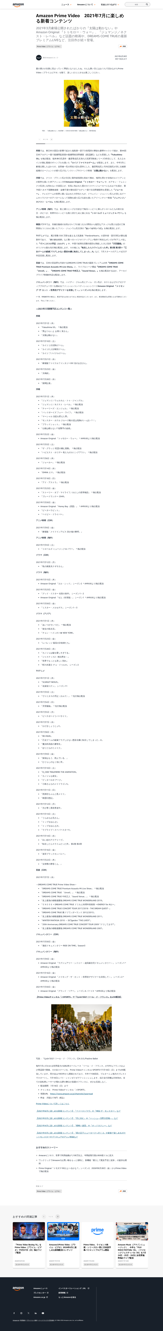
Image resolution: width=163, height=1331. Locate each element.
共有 (124, 46)
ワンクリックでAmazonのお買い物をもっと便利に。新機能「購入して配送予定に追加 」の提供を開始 (83, 1161)
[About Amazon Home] (18, 1289)
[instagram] (22, 1313)
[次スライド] (51, 139)
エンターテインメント (22, 1264)
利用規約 (23, 1320)
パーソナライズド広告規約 (46, 1320)
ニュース (65, 4)
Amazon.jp (16, 1320)
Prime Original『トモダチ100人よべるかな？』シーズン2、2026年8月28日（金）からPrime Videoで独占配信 (82, 1169)
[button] (70, 4)
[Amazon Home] (18, 5)
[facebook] (15, 1313)
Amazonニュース (40, 1288)
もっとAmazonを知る (67, 1297)
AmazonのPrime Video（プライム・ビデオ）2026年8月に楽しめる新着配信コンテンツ (63, 1247)
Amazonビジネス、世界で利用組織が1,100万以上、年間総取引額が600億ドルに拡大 (76, 1155)
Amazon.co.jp (39, 1297)
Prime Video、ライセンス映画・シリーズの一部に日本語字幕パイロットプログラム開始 (97, 1247)
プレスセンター (39, 1293)
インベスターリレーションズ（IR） (72, 1288)
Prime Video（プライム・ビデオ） (49, 46)
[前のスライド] (39, 139)
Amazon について (85, 4)
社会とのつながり (109, 4)
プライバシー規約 (32, 1320)
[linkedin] (37, 1313)
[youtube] (44, 1313)
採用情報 (62, 1293)
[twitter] (30, 1313)
